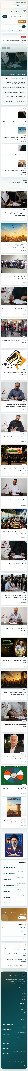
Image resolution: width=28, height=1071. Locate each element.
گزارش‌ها (23, 996)
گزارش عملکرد (10, 31)
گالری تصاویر (23, 931)
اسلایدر (24, 938)
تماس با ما (23, 6)
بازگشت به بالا (22, 1066)
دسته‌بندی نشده (23, 927)
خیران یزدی (3, 31)
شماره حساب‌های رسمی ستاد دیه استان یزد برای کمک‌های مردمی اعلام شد (15, 949)
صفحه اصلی (23, 991)
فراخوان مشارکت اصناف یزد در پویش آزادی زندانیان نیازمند (15, 954)
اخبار (25, 934)
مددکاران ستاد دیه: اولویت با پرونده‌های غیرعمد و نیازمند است (15, 960)
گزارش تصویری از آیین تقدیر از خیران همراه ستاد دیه (14, 965)
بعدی (4, 48)
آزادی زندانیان (17, 31)
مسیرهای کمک (22, 21)
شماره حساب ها (16, 6)
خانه (24, 26)
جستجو (4, 16)
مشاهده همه (23, 186)
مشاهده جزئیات (22, 918)
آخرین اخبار (19, 26)
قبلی (8, 48)
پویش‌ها (23, 999)
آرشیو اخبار (23, 993)
